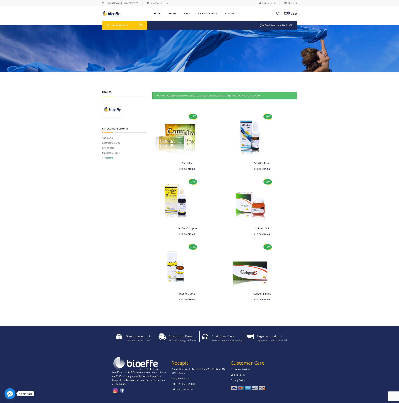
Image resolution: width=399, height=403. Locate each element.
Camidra (187, 163)
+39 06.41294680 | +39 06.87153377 (121, 3)
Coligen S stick (262, 293)
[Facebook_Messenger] (10, 393)
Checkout (292, 3)
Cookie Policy (238, 374)
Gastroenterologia (111, 142)
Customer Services (240, 369)
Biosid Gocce (187, 293)
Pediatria (108, 157)
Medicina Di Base (111, 152)
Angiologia (107, 137)
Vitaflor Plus (261, 163)
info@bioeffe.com (159, 3)
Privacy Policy (238, 380)
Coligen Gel (262, 228)
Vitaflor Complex (187, 228)
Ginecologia (108, 147)
